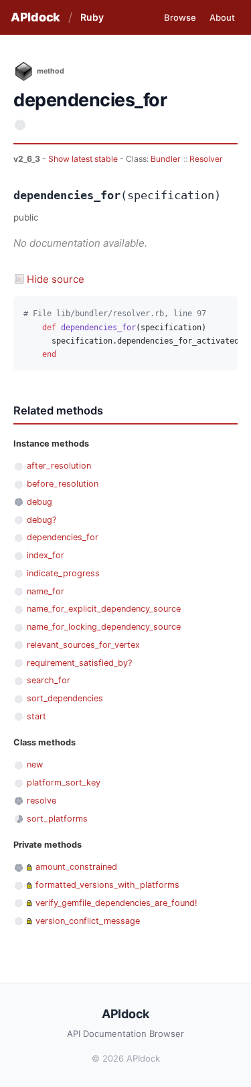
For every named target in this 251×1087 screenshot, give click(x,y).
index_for (45, 555)
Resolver (206, 159)
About (222, 17)
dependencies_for (62, 537)
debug (39, 502)
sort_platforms (57, 819)
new (35, 764)
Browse (180, 17)
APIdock (35, 17)
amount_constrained (76, 867)
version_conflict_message (87, 921)
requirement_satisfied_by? (79, 663)
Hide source (55, 279)
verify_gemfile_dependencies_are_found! (116, 903)
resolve (41, 801)
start (36, 716)
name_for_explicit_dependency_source (104, 609)
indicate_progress (63, 573)
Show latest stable (84, 159)
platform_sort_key (63, 782)
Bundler (166, 159)
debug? (41, 520)
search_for (48, 680)
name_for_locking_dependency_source (104, 627)
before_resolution (62, 484)
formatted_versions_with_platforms (107, 885)
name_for (45, 591)
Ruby (92, 17)
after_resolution (59, 466)
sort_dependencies (65, 698)
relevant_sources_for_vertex (83, 645)
